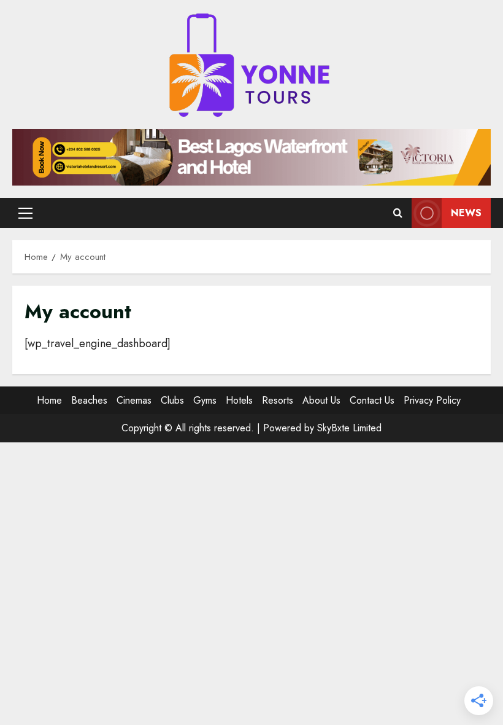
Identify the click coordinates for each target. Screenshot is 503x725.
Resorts (277, 400)
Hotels (239, 400)
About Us (321, 400)
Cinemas (134, 400)
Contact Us (372, 400)
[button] (25, 213)
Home (49, 400)
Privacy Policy (432, 400)
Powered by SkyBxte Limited (322, 428)
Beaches (89, 400)
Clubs (172, 400)
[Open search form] (397, 213)
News (466, 213)
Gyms (205, 400)
